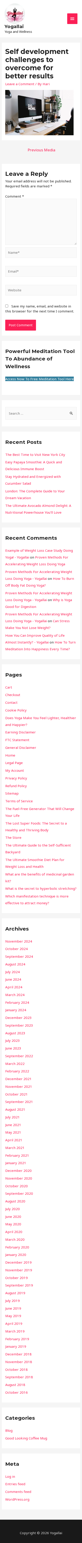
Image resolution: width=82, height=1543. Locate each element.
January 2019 (15, 1346)
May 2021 (13, 1132)
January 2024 (15, 1010)
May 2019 (13, 1315)
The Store (13, 837)
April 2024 (13, 987)
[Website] (41, 290)
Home (10, 755)
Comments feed (18, 1491)
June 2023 (13, 1048)
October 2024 (16, 948)
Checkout (12, 694)
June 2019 (13, 1308)
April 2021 (13, 1140)
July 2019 (12, 1300)
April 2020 (13, 1231)
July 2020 (12, 1209)
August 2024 (15, 964)
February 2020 (17, 1247)
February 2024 (17, 1002)
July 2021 (12, 1117)
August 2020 (15, 1201)
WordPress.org (17, 1499)
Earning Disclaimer (20, 732)
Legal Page (14, 762)
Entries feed (15, 1484)
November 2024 (18, 941)
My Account (14, 770)
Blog (9, 1430)
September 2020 (19, 1193)
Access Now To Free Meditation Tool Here (39, 379)
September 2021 (19, 1101)
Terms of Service (19, 801)
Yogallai (14, 26)
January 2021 (15, 1163)
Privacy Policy (16, 778)
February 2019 (17, 1339)
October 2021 (16, 1094)
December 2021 (18, 1078)
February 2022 (17, 1071)
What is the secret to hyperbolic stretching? (41, 888)
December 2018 (18, 1354)
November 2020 (18, 1178)
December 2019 (18, 1262)
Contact (11, 702)
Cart (8, 687)
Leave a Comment (19, 84)
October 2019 (16, 1277)
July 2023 (12, 1040)
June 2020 (13, 1216)
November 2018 (18, 1361)
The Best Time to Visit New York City (35, 454)
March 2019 (15, 1331)
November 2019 (18, 1270)
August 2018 (15, 1384)
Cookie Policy (16, 710)
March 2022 (15, 1063)
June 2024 (13, 979)
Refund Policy (16, 786)
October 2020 (16, 1186)
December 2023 (18, 1017)
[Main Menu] (72, 18)
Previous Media (41, 149)
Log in (10, 1476)
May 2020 (13, 1224)
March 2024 (15, 994)
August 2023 (15, 1033)
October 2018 (16, 1369)
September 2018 (19, 1377)
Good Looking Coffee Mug (26, 1438)
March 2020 (15, 1239)
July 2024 (12, 972)
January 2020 (15, 1254)
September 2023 (19, 1025)
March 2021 (15, 1147)
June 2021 (13, 1124)
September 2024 (19, 956)
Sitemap (12, 793)
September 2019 (19, 1285)
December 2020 (18, 1170)
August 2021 (15, 1109)
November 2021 (18, 1086)
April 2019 (13, 1323)
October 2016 (16, 1392)
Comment (14, 196)
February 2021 (17, 1155)
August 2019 (15, 1293)
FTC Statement (17, 740)
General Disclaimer (20, 747)
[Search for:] (41, 413)
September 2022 (19, 1056)
